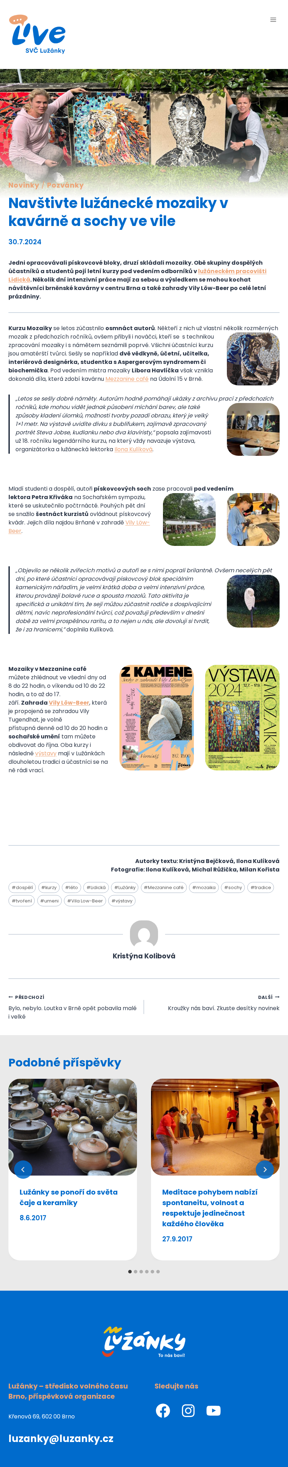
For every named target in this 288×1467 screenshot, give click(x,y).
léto (71, 887)
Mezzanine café (164, 887)
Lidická (96, 887)
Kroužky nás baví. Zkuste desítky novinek (224, 1003)
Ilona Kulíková (133, 449)
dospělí (22, 887)
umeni (49, 901)
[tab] (130, 1271)
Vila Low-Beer (85, 901)
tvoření (22, 901)
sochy (233, 887)
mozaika (204, 887)
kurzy (49, 887)
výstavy (121, 901)
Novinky (23, 185)
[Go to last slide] (23, 1169)
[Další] (265, 1169)
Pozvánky (65, 185)
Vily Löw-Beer (69, 703)
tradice (260, 887)
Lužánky (125, 887)
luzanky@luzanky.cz (60, 1439)
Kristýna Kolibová (144, 956)
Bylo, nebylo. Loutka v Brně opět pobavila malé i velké (72, 1007)
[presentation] (72, 1127)
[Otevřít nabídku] (273, 19)
